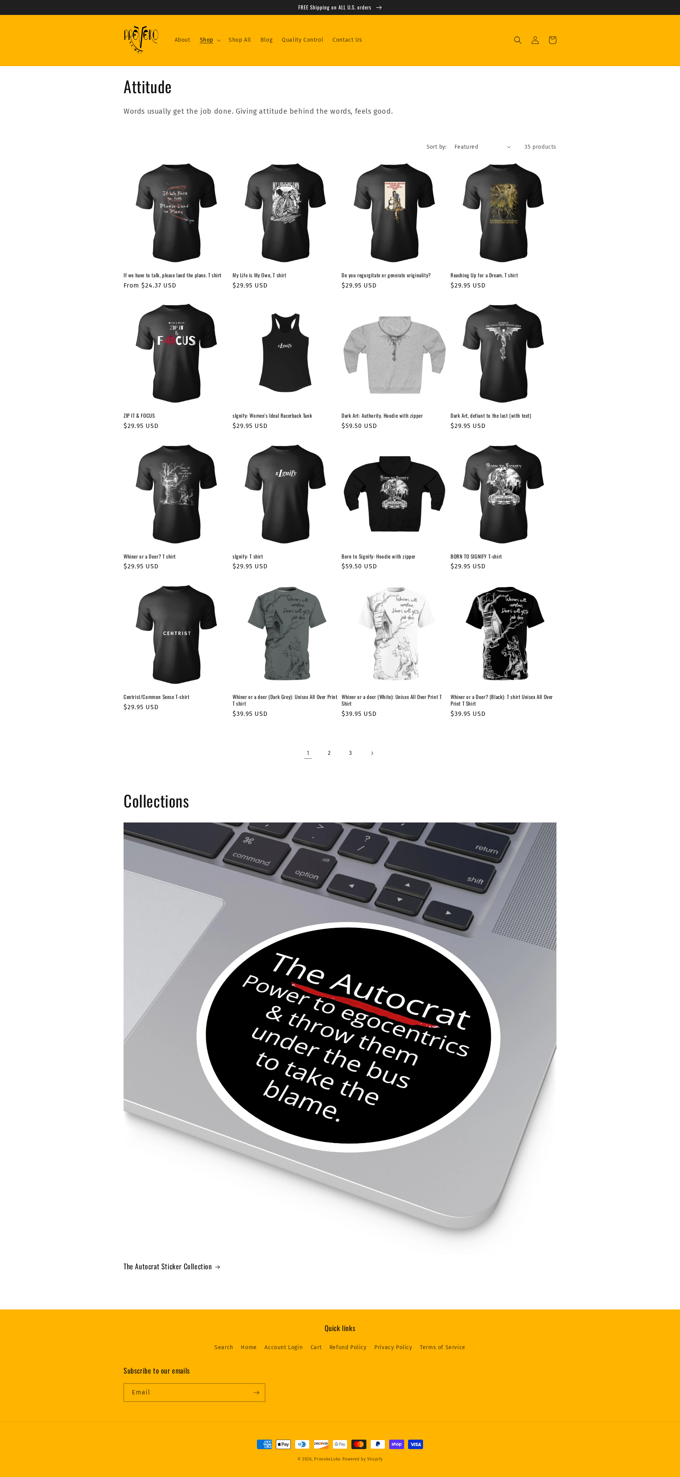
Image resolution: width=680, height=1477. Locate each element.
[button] (209, 40)
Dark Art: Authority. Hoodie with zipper (382, 415)
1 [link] (308, 753)
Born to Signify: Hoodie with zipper (379, 556)
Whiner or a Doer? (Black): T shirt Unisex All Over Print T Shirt (502, 700)
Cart (316, 1347)
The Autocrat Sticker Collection (168, 1266)
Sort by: (437, 147)
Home (249, 1347)
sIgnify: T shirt (248, 556)
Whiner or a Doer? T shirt (150, 556)
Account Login (283, 1347)
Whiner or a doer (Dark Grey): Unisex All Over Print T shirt (285, 700)
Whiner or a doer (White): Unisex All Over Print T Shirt (392, 700)
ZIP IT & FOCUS (139, 415)
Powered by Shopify (362, 1459)
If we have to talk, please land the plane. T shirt (173, 275)
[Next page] (372, 753)
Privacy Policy (393, 1347)
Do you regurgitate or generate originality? (386, 275)
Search (223, 1347)
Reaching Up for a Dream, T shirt (484, 275)
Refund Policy (348, 1347)
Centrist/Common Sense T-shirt (156, 696)
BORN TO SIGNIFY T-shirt (476, 556)
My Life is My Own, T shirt (259, 275)
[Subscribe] (256, 1392)
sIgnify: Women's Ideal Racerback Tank (272, 415)
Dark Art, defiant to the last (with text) (491, 415)
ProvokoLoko (327, 1459)
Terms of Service (443, 1347)
